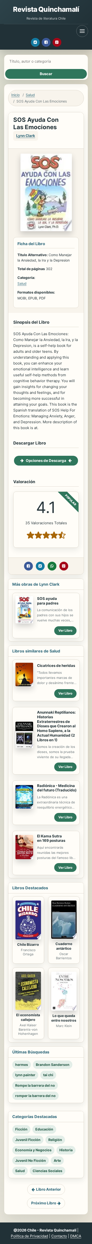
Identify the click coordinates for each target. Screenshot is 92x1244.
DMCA (75, 1236)
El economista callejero (28, 1017)
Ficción (21, 1129)
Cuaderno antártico (63, 946)
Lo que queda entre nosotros (63, 1018)
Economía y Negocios (33, 1150)
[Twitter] (35, 42)
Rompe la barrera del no (35, 1085)
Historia (66, 1150)
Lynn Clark (25, 135)
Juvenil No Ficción (30, 1160)
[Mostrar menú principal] (82, 31)
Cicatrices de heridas (56, 665)
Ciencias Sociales (47, 1171)
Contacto (59, 1236)
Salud (30, 95)
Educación (44, 1129)
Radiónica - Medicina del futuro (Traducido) (57, 788)
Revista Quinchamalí (46, 9)
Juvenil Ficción (27, 1140)
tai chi (48, 1075)
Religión (55, 1140)
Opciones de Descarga (46, 460)
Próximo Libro (43, 1203)
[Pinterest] (57, 42)
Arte (57, 1160)
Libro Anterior (48, 1189)
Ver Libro (65, 630)
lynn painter (25, 1075)
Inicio (15, 95)
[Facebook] (46, 42)
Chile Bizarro (28, 944)
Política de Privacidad (29, 1236)
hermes (21, 1064)
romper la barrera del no (35, 1096)
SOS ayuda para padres (47, 600)
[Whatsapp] (52, 566)
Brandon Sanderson (52, 1064)
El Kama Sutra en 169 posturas (51, 838)
